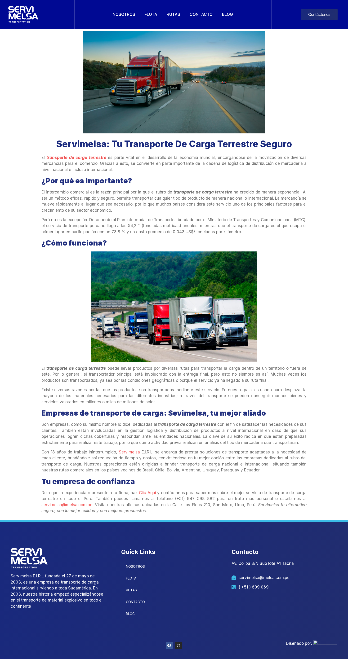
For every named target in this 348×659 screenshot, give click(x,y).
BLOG (227, 14)
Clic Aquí (147, 492)
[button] (319, 14)
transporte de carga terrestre (76, 157)
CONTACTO (201, 14)
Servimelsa (129, 452)
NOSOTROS (124, 14)
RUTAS (173, 14)
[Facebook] (169, 645)
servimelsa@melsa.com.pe (66, 504)
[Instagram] (178, 645)
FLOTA (151, 14)
